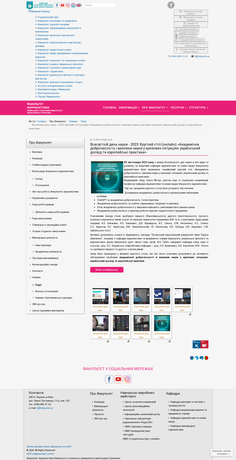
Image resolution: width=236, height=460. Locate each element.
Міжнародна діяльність (45, 237)
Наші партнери (43, 245)
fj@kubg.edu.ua (202, 56)
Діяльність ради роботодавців (52, 212)
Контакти (37, 270)
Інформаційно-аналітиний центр (142, 414)
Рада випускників (42, 218)
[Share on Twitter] (197, 358)
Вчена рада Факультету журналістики (53, 171)
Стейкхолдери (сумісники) (46, 164)
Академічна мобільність (48, 251)
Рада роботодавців (43, 204)
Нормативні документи (45, 198)
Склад (38, 178)
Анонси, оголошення (46, 291)
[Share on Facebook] (192, 358)
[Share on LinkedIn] (201, 358)
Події (83, 121)
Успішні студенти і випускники (49, 231)
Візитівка (37, 152)
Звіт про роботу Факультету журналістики (55, 191)
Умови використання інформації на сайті (48, 446)
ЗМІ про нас (38, 304)
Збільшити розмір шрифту (192, 18)
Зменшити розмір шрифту (192, 12)
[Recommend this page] (206, 358)
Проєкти (99, 414)
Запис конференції (106, 269)
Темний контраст (187, 32)
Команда (37, 158)
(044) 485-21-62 (179, 56)
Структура (197, 107)
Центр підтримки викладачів (48, 310)
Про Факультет (154, 107)
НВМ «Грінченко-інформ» (138, 426)
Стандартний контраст (191, 39)
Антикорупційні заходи (44, 264)
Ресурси (177, 107)
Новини (73, 121)
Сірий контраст (187, 36)
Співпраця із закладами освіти (49, 224)
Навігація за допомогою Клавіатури (192, 44)
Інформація (128, 107)
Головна (109, 107)
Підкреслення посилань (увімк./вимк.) (192, 50)
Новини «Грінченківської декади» (53, 297)
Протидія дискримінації (45, 258)
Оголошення (42, 185)
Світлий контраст (188, 29)
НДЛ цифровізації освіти (40, 453)
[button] (187, 5)
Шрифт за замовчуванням (191, 24)
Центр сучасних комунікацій (140, 401)
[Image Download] (190, 313)
